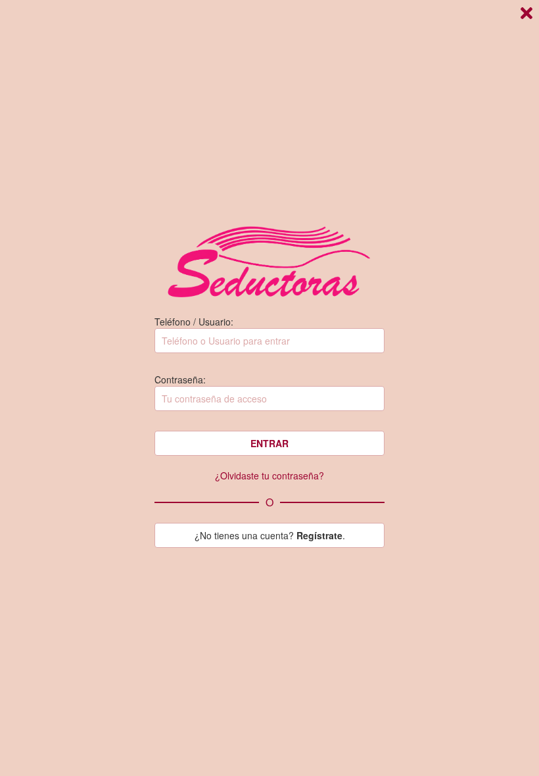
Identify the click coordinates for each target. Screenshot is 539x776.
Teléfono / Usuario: (193, 321)
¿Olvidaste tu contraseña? (269, 475)
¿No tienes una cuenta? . (270, 535)
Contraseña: (180, 379)
